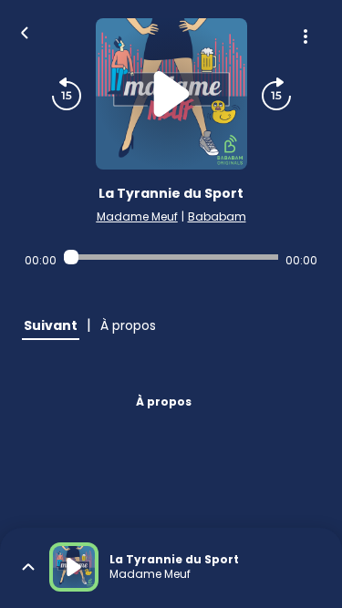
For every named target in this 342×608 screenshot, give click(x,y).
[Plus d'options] (305, 36)
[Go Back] (24, 31)
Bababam (217, 216)
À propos (164, 401)
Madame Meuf (137, 216)
